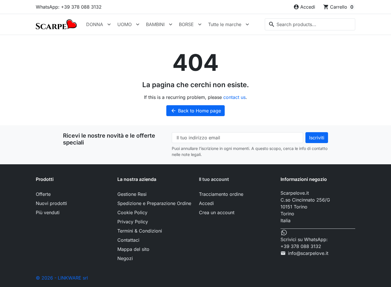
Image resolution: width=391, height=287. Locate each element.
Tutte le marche (224, 24)
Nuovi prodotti (51, 203)
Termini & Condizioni (139, 231)
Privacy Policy (132, 221)
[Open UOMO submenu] (137, 24)
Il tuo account (214, 179)
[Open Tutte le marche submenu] (247, 24)
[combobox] (310, 24)
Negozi (125, 258)
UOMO (124, 24)
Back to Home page (196, 111)
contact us (234, 97)
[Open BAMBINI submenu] (170, 24)
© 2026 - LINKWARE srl (62, 278)
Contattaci (128, 240)
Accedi (206, 203)
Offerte (43, 194)
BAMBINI (155, 24)
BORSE (186, 24)
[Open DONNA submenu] (109, 24)
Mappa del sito (133, 249)
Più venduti (48, 212)
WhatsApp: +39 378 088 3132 (69, 7)
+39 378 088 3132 (301, 246)
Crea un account (216, 212)
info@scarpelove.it (308, 253)
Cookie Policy (132, 212)
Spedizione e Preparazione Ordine (154, 203)
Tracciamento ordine (221, 194)
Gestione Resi (132, 194)
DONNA (94, 24)
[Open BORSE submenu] (200, 24)
